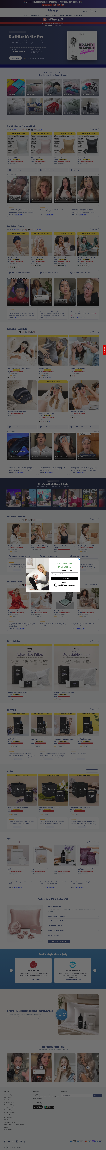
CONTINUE (64, 578)
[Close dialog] (79, 559)
